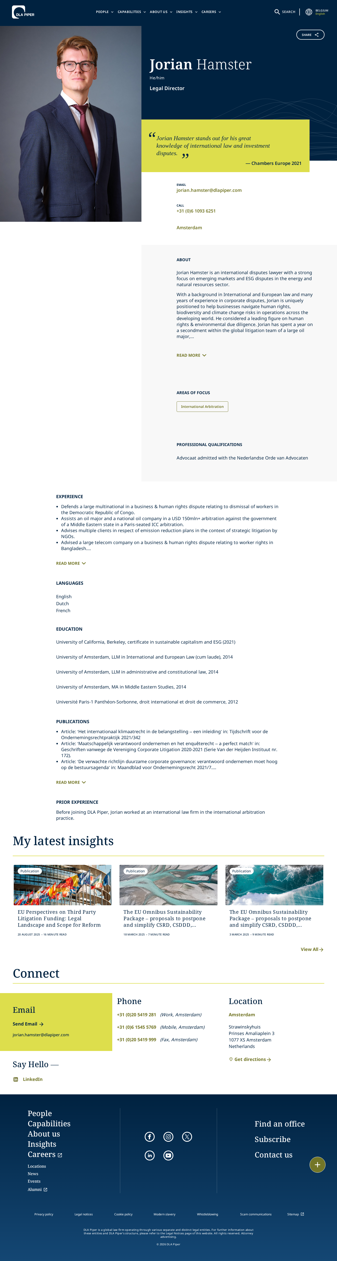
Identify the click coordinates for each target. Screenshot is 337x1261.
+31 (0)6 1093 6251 (196, 211)
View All (309, 949)
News (33, 1173)
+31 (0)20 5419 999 (136, 1039)
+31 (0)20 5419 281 (136, 1015)
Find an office (280, 1124)
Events (34, 1181)
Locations (37, 1166)
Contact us (274, 1154)
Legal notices (84, 1214)
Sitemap (293, 1214)
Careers (209, 11)
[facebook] (150, 1137)
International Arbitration (202, 406)
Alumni (35, 1189)
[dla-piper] (24, 12)
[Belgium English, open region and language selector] (309, 11)
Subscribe (273, 1139)
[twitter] (187, 1137)
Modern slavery (164, 1214)
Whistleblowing (207, 1214)
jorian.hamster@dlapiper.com (209, 190)
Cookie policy (123, 1214)
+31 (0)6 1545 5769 (136, 1027)
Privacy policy (43, 1214)
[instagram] (168, 1137)
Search (289, 11)
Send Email (25, 1024)
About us (158, 11)
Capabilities (129, 11)
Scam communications (256, 1214)
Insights (184, 11)
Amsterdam (189, 227)
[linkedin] (150, 1155)
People (102, 11)
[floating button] (318, 1165)
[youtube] (168, 1155)
